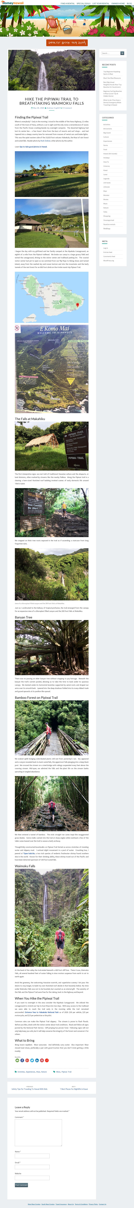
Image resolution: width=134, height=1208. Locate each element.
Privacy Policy (93, 1204)
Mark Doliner (45, 141)
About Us (71, 1204)
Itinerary (106, 166)
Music (105, 203)
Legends (106, 179)
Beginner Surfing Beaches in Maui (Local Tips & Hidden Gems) (112, 93)
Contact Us (102, 1204)
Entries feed (107, 252)
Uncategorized (108, 220)
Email (18, 1162)
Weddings (106, 228)
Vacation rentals (109, 224)
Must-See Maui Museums (112, 78)
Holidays (106, 158)
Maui (38, 1072)
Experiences (30, 1072)
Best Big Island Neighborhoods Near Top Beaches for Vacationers (112, 84)
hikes (58, 1072)
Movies (105, 199)
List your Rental (100, 3)
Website (18, 1173)
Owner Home (118, 3)
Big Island (107, 133)
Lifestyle (106, 187)
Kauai (105, 170)
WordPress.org (108, 261)
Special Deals (83, 3)
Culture (106, 137)
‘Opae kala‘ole (29, 853)
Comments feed (109, 256)
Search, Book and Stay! (67, 42)
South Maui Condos (48, 1204)
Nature (44, 1072)
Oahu (105, 212)
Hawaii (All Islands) (110, 154)
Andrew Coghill (53, 108)
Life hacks (107, 183)
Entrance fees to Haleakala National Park (42, 1012)
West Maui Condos (34, 1204)
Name (18, 1151)
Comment (19, 1117)
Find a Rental (68, 3)
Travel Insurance (61, 1204)
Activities (21, 1072)
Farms (105, 145)
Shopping (106, 216)
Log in (105, 248)
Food (105, 149)
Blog (129, 3)
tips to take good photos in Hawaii (33, 146)
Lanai (105, 174)
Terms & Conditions (81, 1204)
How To (106, 162)
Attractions (107, 129)
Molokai (106, 195)
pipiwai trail (66, 1072)
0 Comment (67, 108)
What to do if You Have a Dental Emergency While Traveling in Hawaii (112, 102)
